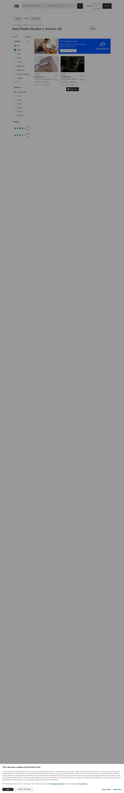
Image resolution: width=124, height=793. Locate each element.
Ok (8, 789)
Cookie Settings (24, 789)
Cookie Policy (117, 789)
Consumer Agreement (57, 784)
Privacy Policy (82, 784)
